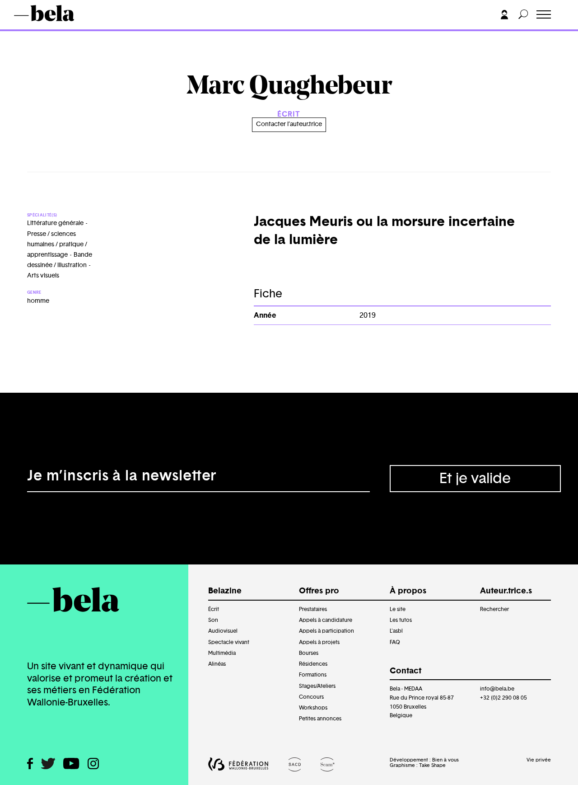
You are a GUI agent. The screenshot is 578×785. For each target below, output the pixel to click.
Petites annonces (320, 718)
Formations (312, 674)
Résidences (313, 664)
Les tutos (401, 620)
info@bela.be (497, 688)
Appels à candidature (325, 620)
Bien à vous (445, 759)
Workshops (313, 707)
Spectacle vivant (228, 642)
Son (213, 620)
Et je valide (475, 478)
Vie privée (539, 759)
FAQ (395, 642)
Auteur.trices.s (47, 30)
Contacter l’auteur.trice (289, 124)
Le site (398, 609)
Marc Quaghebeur (103, 30)
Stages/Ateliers (317, 686)
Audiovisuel (223, 631)
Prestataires (313, 609)
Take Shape (432, 765)
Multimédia (222, 653)
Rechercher (494, 609)
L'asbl (396, 631)
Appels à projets (319, 642)
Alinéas (217, 664)
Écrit (213, 609)
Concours (311, 697)
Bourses (308, 653)
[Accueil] (57, 13)
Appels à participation (326, 631)
